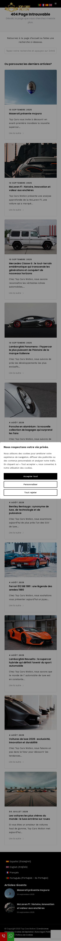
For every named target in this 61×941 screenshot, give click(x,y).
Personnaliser (30, 484)
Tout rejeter (30, 492)
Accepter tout (30, 476)
